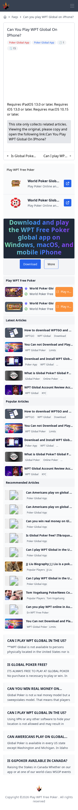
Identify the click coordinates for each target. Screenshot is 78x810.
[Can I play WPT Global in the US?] (14, 552)
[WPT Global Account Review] (14, 390)
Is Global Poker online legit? (23, 156)
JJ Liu (49, 569)
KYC (44, 393)
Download (60, 336)
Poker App (31, 364)
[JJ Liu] (14, 566)
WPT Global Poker (35, 350)
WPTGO (29, 336)
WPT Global (44, 336)
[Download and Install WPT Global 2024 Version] (14, 361)
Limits (52, 350)
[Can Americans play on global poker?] (14, 495)
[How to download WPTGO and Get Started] (14, 333)
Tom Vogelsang (55, 598)
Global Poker (32, 379)
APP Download (65, 364)
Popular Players (36, 569)
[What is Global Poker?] (14, 376)
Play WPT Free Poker (43, 797)
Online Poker (50, 379)
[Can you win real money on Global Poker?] (14, 524)
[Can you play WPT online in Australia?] (14, 609)
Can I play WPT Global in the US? (55, 156)
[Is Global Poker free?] (14, 538)
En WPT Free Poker (38, 612)
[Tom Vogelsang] (14, 595)
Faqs (15, 17)
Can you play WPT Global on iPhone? (48, 17)
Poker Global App (37, 498)
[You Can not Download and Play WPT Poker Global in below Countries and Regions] (14, 347)
